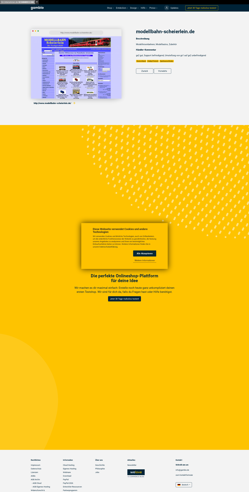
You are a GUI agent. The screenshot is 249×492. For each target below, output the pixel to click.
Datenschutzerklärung (108, 247)
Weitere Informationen (145, 260)
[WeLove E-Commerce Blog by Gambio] (136, 473)
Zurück (144, 71)
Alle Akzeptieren (145, 253)
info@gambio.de (182, 470)
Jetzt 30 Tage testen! (201, 8)
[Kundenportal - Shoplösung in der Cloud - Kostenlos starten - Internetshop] (166, 7)
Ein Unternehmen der (17, 2)
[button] (110, 8)
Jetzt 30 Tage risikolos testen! (124, 299)
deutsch (184, 485)
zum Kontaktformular (184, 475)
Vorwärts (162, 71)
